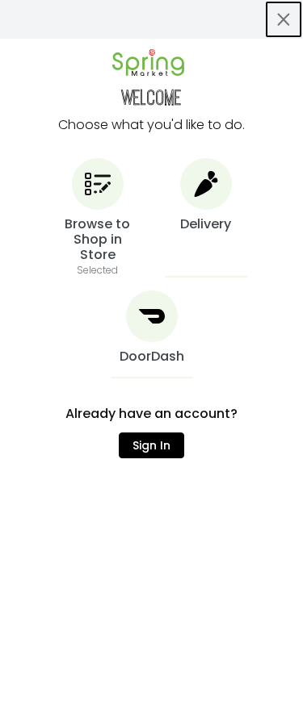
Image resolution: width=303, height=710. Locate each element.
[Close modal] (283, 19)
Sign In (151, 445)
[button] (98, 218)
